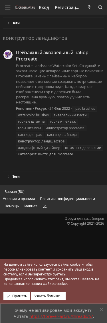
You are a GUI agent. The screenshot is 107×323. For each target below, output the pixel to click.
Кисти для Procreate (55, 153)
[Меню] (7, 7)
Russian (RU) (15, 191)
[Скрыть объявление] (100, 310)
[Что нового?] (88, 7)
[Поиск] (100, 7)
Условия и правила (19, 198)
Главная (30, 205)
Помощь (12, 205)
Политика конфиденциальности (67, 198)
